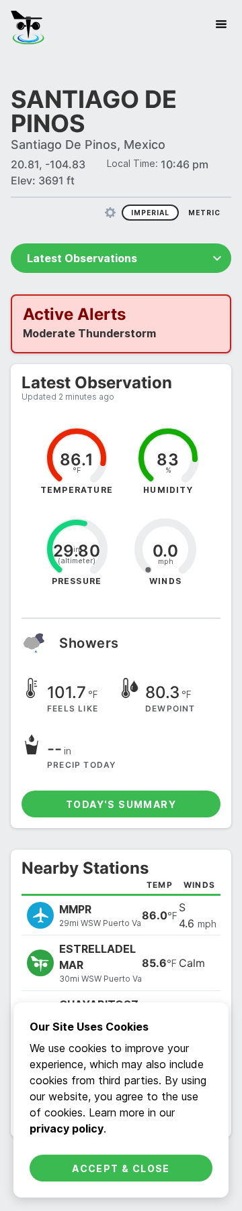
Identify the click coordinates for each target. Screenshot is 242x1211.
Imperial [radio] (150, 213)
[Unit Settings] (110, 212)
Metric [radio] (204, 213)
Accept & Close (121, 1168)
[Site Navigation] (221, 24)
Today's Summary (121, 804)
